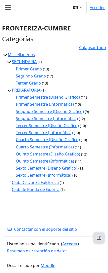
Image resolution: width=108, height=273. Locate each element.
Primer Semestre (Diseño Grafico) (48, 97)
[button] (77, 7)
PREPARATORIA (26, 90)
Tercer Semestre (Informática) (44, 132)
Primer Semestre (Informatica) (45, 104)
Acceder (97, 7)
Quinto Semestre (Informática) (45, 161)
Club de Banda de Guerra (36, 189)
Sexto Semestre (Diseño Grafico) (46, 168)
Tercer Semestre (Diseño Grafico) (47, 125)
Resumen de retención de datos (37, 251)
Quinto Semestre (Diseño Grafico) (48, 154)
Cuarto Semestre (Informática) (45, 147)
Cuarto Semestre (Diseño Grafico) (48, 139)
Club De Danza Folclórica (35, 182)
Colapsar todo (92, 47)
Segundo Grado (31, 76)
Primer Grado (29, 69)
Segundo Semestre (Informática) (47, 118)
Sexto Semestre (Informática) (43, 175)
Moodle (48, 265)
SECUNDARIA (24, 61)
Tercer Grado (28, 83)
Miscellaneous (21, 54)
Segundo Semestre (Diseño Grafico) (50, 111)
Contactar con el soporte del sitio (45, 229)
